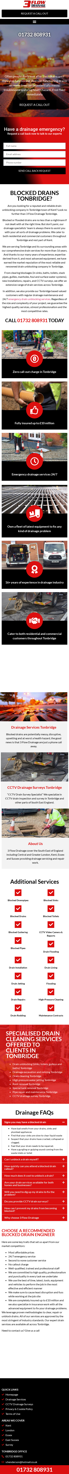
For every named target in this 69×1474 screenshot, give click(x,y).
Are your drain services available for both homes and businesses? (29, 1184)
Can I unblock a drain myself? (21, 1159)
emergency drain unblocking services (29, 299)
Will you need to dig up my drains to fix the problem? (29, 1193)
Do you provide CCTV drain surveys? (26, 1201)
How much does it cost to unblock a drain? (29, 1175)
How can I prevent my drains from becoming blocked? (30, 1209)
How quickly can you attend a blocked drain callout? (30, 1167)
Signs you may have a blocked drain (25, 1122)
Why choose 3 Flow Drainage (21, 1217)
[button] (34, 21)
